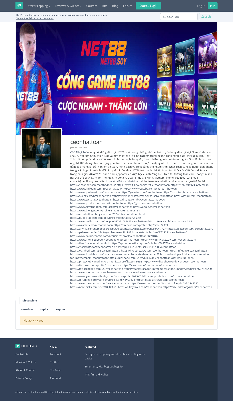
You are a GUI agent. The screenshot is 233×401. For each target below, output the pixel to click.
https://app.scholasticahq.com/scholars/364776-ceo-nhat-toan (148, 243)
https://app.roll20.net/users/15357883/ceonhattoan (145, 247)
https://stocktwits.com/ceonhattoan (91, 247)
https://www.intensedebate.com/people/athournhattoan (104, 239)
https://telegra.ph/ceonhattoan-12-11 (171, 221)
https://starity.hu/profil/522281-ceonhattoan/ (159, 232)
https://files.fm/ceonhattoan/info (90, 243)
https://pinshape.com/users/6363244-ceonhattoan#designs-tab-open (151, 258)
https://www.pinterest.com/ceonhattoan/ (95, 192)
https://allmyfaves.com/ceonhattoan (140, 287)
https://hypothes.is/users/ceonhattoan (144, 250)
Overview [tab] (26, 309)
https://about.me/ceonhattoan (151, 207)
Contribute (22, 354)
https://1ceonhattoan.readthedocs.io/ (93, 185)
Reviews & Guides (67, 6)
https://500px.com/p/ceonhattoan (90, 196)
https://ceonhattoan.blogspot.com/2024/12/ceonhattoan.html (107, 214)
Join (212, 6)
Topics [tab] (44, 309)
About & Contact (25, 370)
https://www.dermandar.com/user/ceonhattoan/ (99, 283)
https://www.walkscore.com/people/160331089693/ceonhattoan (109, 221)
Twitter (54, 362)
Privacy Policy (23, 378)
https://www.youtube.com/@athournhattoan (150, 188)
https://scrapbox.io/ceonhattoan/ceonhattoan (149, 265)
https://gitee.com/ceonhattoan (145, 203)
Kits (104, 6)
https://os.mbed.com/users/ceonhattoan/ (95, 250)
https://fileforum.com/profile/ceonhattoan (95, 265)
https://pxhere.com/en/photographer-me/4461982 (100, 232)
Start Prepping (38, 6)
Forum (127, 6)
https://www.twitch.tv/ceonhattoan (91, 199)
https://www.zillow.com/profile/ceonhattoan (143, 185)
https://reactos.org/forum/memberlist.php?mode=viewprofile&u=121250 (168, 268)
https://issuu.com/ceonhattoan (193, 196)
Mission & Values (25, 362)
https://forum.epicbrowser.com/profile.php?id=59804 (102, 279)
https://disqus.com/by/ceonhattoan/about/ (139, 199)
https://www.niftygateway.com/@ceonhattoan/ (168, 239)
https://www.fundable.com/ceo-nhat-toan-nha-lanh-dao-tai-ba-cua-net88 (114, 254)
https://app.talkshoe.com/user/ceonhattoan (168, 276)
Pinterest (55, 378)
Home (26, 346)
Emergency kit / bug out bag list (104, 366)
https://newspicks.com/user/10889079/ (93, 287)
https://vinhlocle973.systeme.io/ (190, 185)
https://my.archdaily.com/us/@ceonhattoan (96, 268)
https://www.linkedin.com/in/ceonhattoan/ (96, 188)
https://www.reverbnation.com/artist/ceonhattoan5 (101, 207)
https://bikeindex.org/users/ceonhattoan (187, 287)
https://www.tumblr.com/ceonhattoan (186, 192)
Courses (92, 6)
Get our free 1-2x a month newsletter (35, 18)
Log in (201, 6)
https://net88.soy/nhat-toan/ (123, 181)
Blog (115, 6)
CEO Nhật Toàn (79, 152)
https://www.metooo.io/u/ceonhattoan (93, 272)
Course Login (148, 6)
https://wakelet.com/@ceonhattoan (91, 225)
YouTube (55, 370)
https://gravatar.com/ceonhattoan (141, 192)
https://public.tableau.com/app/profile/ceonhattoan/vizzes (105, 217)
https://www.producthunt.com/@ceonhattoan (98, 203)
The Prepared (19, 5)
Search (206, 17)
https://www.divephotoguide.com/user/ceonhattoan (174, 261)
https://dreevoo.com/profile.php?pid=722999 (141, 225)
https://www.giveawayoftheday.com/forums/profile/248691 (106, 276)
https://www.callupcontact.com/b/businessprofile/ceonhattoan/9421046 (114, 236)
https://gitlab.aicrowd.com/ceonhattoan (160, 279)
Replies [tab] (60, 309)
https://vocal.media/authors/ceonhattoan (142, 272)
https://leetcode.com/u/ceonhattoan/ (190, 228)
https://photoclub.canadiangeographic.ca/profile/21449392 (106, 261)
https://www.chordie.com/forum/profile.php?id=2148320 (164, 283)
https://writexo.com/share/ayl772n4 (146, 228)
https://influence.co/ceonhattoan (188, 250)
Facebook (55, 354)
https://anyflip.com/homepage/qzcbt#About (97, 228)
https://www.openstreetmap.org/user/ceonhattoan (142, 196)
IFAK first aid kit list (96, 374)
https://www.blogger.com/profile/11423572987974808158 (105, 210)
